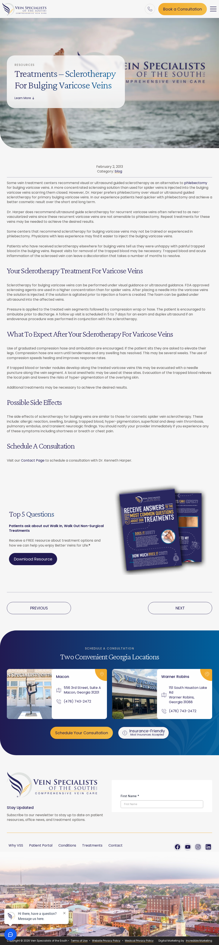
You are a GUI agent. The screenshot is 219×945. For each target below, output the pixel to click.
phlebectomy (195, 182)
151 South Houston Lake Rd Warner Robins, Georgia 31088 (188, 694)
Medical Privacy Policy (139, 940)
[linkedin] (208, 847)
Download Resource (33, 559)
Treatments (92, 845)
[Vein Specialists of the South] (24, 9)
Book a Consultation (182, 9)
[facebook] (177, 847)
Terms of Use (79, 940)
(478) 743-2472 (77, 701)
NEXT (180, 608)
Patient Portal (40, 845)
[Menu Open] (213, 9)
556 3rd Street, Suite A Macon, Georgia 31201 (83, 690)
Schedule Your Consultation (81, 732)
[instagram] (198, 847)
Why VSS (16, 845)
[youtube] (188, 847)
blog (118, 171)
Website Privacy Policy (106, 940)
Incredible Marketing (199, 940)
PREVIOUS (39, 608)
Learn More (23, 98)
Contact (115, 845)
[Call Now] (150, 9)
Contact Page (32, 460)
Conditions (67, 845)
